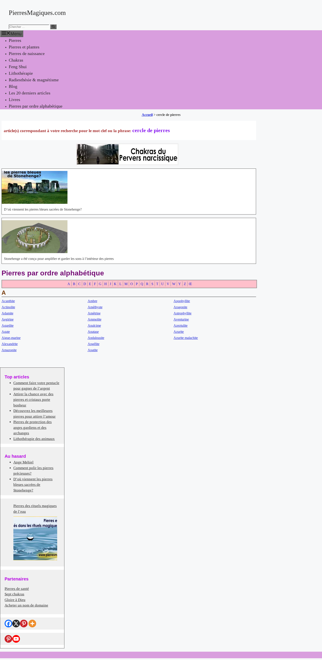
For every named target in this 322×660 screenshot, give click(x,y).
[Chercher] (53, 26)
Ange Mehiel (23, 462)
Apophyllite (181, 301)
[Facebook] (8, 623)
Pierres (15, 40)
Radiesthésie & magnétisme (34, 79)
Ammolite (94, 319)
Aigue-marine (11, 338)
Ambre (92, 301)
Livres (14, 99)
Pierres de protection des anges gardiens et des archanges (32, 427)
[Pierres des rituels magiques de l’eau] (35, 538)
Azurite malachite (185, 338)
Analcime (94, 325)
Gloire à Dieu (15, 600)
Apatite (93, 350)
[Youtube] (16, 639)
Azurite (178, 332)
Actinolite (8, 307)
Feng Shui (18, 66)
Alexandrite (10, 344)
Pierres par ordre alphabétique (35, 106)
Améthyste (95, 307)
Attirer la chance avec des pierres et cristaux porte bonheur (33, 399)
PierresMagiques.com (37, 12)
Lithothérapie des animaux (34, 439)
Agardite (8, 325)
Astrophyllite (182, 313)
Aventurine (181, 319)
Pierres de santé (17, 589)
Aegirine (8, 319)
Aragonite (180, 307)
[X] (16, 623)
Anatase (93, 332)
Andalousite (96, 338)
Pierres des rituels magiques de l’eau (35, 509)
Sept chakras (14, 594)
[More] (32, 623)
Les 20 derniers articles (29, 92)
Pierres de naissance (27, 53)
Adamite (7, 313)
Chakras (16, 60)
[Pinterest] (24, 623)
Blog (13, 86)
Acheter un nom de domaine (26, 605)
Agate (6, 332)
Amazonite (9, 350)
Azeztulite (180, 325)
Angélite (93, 344)
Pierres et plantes (24, 46)
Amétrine (94, 313)
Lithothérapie (21, 73)
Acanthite (8, 301)
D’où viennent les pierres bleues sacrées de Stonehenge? (33, 484)
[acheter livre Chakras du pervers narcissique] (127, 164)
